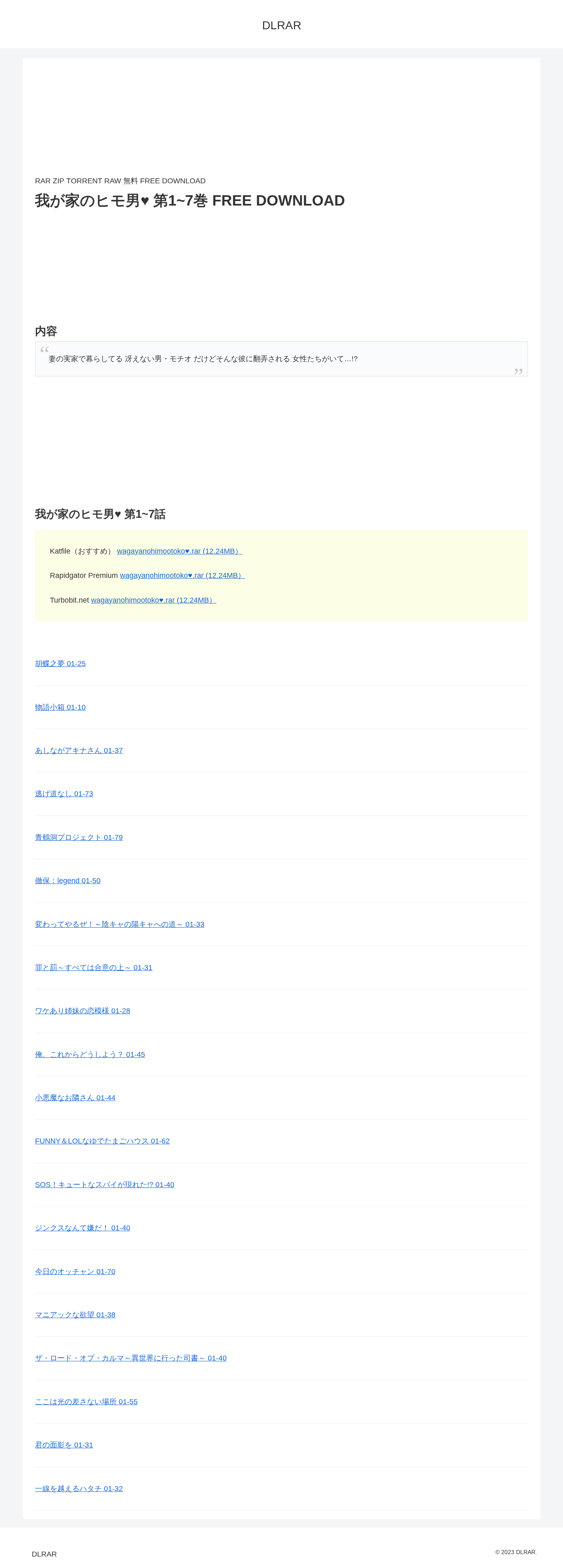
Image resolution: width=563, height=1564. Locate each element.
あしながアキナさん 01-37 (79, 750)
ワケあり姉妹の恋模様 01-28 (82, 1011)
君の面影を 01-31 (64, 1445)
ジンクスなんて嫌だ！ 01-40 (82, 1228)
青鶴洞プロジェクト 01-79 (79, 837)
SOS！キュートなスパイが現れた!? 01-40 (104, 1185)
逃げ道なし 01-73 (64, 794)
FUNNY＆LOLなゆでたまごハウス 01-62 (102, 1141)
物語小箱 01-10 (60, 707)
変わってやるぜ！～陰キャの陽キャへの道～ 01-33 (119, 924)
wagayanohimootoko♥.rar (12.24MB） (179, 551)
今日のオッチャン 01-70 (75, 1271)
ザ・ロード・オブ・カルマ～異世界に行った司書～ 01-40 (131, 1358)
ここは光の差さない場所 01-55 (86, 1402)
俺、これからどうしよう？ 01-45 (90, 1054)
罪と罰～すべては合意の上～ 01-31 (93, 967)
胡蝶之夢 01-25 (60, 663)
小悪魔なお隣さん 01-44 (75, 1098)
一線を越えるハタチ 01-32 (79, 1489)
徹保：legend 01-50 (68, 881)
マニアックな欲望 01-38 (75, 1315)
